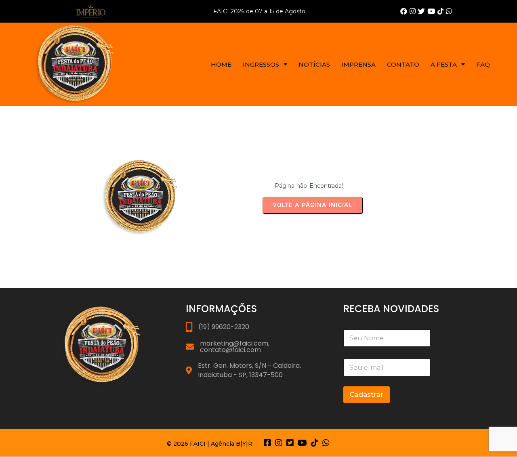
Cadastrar (366, 394)
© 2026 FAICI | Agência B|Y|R (209, 443)
